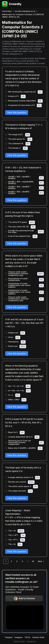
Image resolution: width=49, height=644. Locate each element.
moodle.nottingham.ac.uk (25, 11)
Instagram (18, 637)
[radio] (6, 92)
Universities (7, 11)
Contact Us (31, 641)
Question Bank (38, 637)
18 (33, 561)
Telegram (9, 637)
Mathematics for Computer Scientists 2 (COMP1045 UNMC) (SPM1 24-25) (23, 15)
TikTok (27, 637)
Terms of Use (19, 641)
